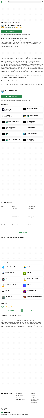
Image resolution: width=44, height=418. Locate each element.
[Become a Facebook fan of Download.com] (2, 409)
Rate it (32, 310)
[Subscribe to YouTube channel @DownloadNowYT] (7, 409)
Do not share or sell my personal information (35, 400)
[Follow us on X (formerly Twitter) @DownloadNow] (5, 409)
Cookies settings (34, 402)
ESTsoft (19, 315)
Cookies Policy (33, 397)
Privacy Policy (33, 393)
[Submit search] (9, 2)
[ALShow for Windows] (2, 26)
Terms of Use (33, 395)
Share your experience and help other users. (21, 34)
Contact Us (18, 397)
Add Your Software (19, 395)
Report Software (23, 232)
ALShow (13, 25)
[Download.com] (4, 2)
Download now (12, 31)
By (7, 27)
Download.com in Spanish (20, 399)
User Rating (14, 27)
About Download (19, 393)
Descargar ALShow (4, 240)
